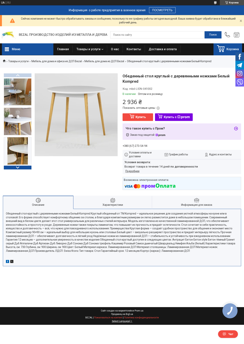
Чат (230, 334)
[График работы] (236, 35)
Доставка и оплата (163, 49)
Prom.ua (139, 310)
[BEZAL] (8, 34)
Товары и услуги (88, 49)
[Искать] (213, 34)
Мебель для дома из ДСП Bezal (104, 61)
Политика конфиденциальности (141, 317)
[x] (11, 262)
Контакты (134, 49)
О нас (115, 49)
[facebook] (7, 262)
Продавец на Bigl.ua (122, 314)
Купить (141, 117)
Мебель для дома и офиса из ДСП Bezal (56, 61)
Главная (63, 49)
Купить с (170, 117)
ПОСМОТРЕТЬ (162, 10)
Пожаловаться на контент (108, 317)
